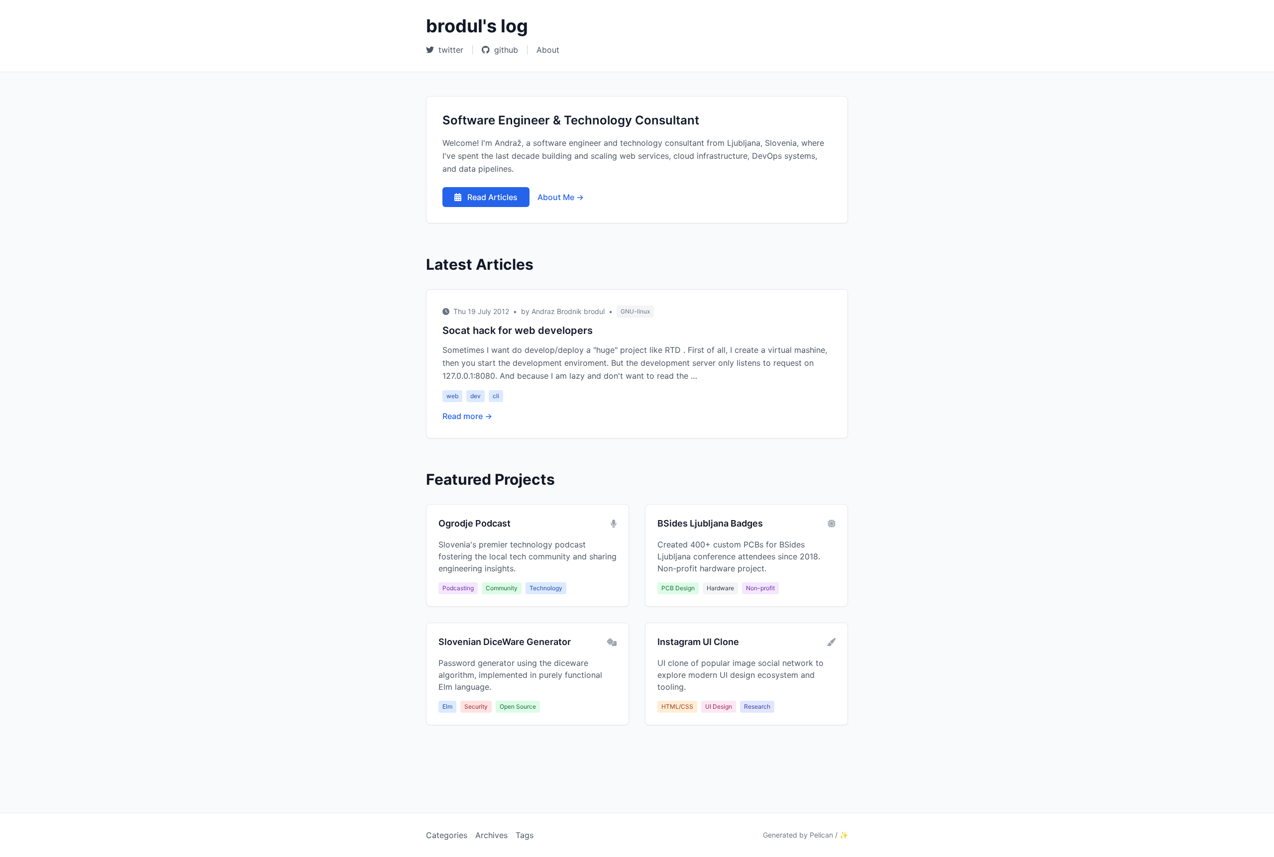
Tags (524, 835)
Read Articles (491, 197)
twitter (449, 50)
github (505, 50)
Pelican (821, 835)
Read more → (467, 416)
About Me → (560, 197)
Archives (491, 835)
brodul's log (477, 26)
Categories (446, 835)
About (547, 50)
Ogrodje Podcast (474, 523)
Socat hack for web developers (517, 330)
